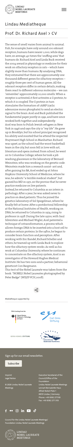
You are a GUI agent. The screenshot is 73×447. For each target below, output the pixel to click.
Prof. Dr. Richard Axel (26, 33)
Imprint (8, 375)
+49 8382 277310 (52, 397)
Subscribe (13, 363)
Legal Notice (10, 378)
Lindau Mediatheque (25, 24)
